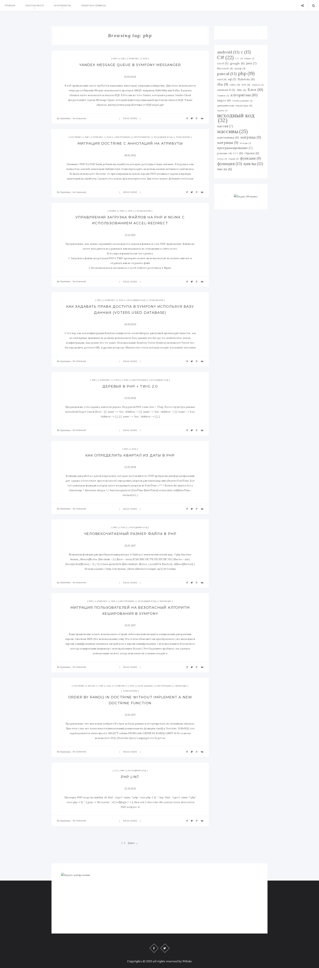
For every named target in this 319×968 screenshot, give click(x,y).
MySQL (92, 686)
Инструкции (122, 137)
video (235, 84)
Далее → (133, 843)
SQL (109, 686)
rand (222, 79)
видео (224, 100)
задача (222, 110)
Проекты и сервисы (93, 5)
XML (241, 90)
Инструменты (62, 5)
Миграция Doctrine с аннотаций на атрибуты (130, 143)
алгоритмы (244, 95)
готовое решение (242, 100)
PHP (115, 58)
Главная (10, 5)
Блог (255, 89)
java (251, 63)
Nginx (112, 211)
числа (224, 169)
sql (232, 79)
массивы (232, 131)
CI (115, 770)
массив (225, 126)
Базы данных (145, 686)
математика (228, 137)
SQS (123, 58)
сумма (222, 159)
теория (233, 159)
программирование (234, 148)
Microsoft (225, 68)
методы (245, 143)
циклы (253, 163)
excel (223, 63)
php (246, 73)
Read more (130, 118)
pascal (227, 73)
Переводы (165, 601)
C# (225, 57)
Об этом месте (34, 5)
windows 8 (226, 90)
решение (224, 153)
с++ (238, 153)
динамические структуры (234, 105)
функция (229, 163)
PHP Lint (130, 777)
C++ (239, 58)
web (245, 84)
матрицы (227, 142)
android (228, 52)
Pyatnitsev (65, 118)
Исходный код (163, 137)
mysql (240, 68)
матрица (250, 137)
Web (145, 58)
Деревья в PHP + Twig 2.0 (130, 386)
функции (250, 158)
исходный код (236, 117)
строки (251, 153)
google (237, 63)
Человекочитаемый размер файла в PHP (130, 534)
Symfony (134, 58)
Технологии (183, 137)
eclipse (249, 58)
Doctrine (75, 137)
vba (222, 84)
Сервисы (223, 95)
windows (258, 85)
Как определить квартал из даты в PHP (130, 455)
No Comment (79, 118)
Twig (117, 380)
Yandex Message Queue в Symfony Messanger (130, 65)
